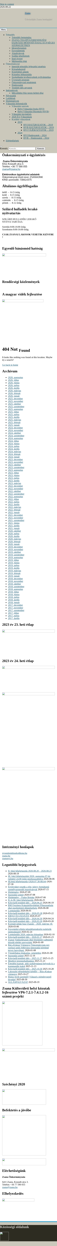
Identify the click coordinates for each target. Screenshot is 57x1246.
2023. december (15, 459)
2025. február (14, 422)
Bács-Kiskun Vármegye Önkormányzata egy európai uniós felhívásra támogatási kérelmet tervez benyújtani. (29, 948)
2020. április (13, 536)
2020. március (14, 539)
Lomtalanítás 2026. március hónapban (25, 934)
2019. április (13, 568)
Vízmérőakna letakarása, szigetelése (24, 953)
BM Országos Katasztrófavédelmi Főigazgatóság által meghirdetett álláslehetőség (30, 906)
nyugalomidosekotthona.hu (14, 853)
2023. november (15, 462)
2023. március (14, 483)
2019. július (13, 560)
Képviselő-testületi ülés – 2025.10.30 (25, 969)
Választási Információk (16, 103)
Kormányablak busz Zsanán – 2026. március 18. (30, 924)
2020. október (14, 531)
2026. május (13, 385)
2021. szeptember (16, 520)
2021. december (15, 515)
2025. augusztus (15, 409)
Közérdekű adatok (20, 72)
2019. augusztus (15, 557)
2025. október (14, 404)
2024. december (15, 427)
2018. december (15, 578)
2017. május (13, 615)
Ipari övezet (17, 58)
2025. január (14, 425)
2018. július (13, 592)
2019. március (14, 570)
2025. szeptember (16, 406)
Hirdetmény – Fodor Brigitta (21, 897)
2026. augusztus (15, 377)
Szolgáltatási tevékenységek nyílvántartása (31, 77)
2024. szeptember (16, 435)
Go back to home (10, 365)
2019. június (13, 562)
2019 (20, 122)
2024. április (13, 449)
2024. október (14, 433)
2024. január (14, 457)
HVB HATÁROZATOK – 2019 (38, 127)
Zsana (27, 13)
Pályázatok (11, 95)
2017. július (13, 613)
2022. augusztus (15, 496)
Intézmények (12, 90)
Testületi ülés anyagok (22, 87)
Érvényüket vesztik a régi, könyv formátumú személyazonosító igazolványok (28, 888)
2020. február (14, 541)
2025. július (13, 412)
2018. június (13, 594)
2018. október (14, 584)
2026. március (14, 390)
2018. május (13, 597)
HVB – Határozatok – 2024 (36, 138)
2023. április (13, 480)
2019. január (14, 576)
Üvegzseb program (20, 80)
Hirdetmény (13, 892)
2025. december (15, 398)
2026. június (13, 382)
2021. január (14, 528)
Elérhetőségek (12, 140)
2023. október (14, 465)
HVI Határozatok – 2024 (34, 135)
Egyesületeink (18, 50)
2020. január (14, 544)
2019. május (13, 565)
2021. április (13, 525)
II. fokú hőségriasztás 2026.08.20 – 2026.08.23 (30, 871)
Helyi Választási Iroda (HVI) (31, 109)
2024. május (13, 446)
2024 (20, 132)
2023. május (13, 478)
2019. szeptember (16, 555)
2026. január (14, 396)
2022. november (15, 488)
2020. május (13, 533)
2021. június (13, 523)
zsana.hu (6, 856)
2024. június (13, 443)
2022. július (13, 499)
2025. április (13, 417)
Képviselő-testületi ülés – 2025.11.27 (25, 958)
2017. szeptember (16, 610)
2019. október (14, 552)
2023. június (13, 475)
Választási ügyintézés (21, 114)
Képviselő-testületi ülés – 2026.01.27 (25, 937)
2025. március (14, 420)
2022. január (14, 512)
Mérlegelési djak (19, 61)
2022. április (13, 504)
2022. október (14, 491)
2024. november (15, 430)
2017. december (15, 605)
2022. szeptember (16, 494)
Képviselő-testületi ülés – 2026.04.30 (25, 918)
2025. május (13, 414)
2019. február (14, 573)
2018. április (13, 600)
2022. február (14, 510)
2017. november (15, 607)
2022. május (13, 502)
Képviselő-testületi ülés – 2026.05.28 (25, 913)
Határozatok (17, 85)
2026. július (13, 380)
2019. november (15, 549)
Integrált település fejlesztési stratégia (29, 66)
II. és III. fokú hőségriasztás (20, 900)
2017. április (13, 618)
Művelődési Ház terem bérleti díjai (27, 93)
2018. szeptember (16, 586)
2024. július (13, 441)
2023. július (13, 472)
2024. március (14, 451)
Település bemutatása (21, 37)
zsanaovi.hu (7, 858)
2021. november (15, 517)
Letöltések (10, 98)
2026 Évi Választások (22, 117)
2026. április (13, 388)
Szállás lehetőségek (21, 56)
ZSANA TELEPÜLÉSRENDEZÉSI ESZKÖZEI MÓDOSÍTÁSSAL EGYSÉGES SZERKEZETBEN (33, 43)
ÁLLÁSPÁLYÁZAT (18, 982)
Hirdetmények (12, 101)
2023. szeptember (16, 467)
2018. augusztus (15, 589)
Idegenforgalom (19, 48)
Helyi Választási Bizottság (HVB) (33, 111)
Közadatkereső (18, 69)
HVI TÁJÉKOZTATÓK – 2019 (38, 130)
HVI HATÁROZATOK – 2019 (38, 125)
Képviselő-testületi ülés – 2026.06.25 (25, 902)
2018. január (14, 602)
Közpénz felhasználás (22, 74)
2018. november (15, 581)
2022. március (14, 507)
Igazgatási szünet (16, 895)
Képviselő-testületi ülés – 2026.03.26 (25, 921)
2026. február (14, 393)
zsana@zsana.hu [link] (11, 169)
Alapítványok (18, 53)
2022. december (15, 486)
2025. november (15, 401)
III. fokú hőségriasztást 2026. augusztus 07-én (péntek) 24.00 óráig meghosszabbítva (29, 877)
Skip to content (7, 4)
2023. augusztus (15, 470)
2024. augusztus (15, 438)
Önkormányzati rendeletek (24, 82)
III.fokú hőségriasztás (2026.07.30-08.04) (27, 881)
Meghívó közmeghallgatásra (21, 961)
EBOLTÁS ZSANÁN (18, 916)
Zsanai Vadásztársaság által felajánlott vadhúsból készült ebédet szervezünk (30, 941)
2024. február (14, 454)
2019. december (15, 547)
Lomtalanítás (14, 910)
